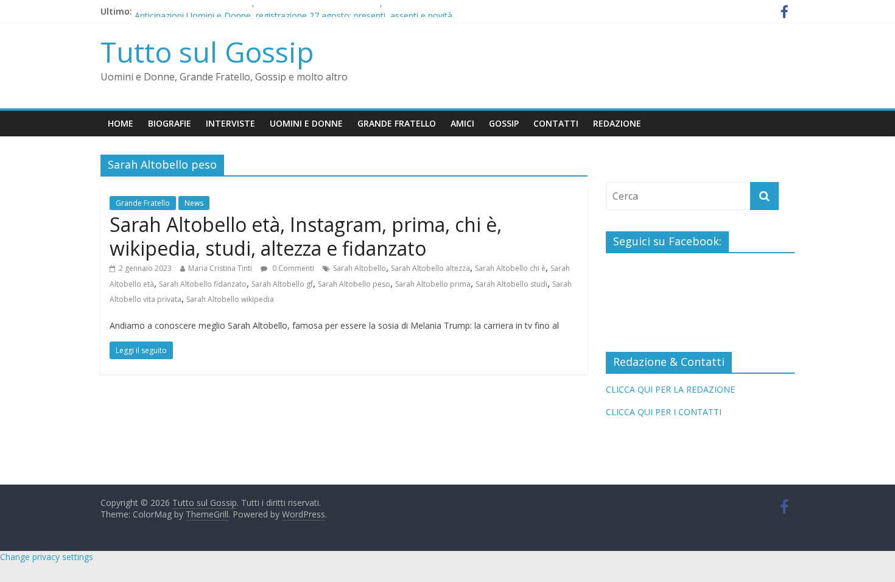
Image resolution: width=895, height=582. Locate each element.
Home (120, 123)
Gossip (504, 123)
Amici (462, 123)
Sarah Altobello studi (511, 284)
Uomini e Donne (306, 123)
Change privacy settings (46, 557)
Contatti (555, 123)
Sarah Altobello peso (354, 284)
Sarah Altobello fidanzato (203, 284)
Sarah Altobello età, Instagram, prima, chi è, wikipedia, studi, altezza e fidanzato (306, 236)
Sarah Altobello (359, 268)
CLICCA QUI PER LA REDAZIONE (670, 389)
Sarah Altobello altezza (430, 268)
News (193, 203)
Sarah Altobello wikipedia (230, 299)
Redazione (617, 123)
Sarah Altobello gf (282, 284)
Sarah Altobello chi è (510, 268)
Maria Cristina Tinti (220, 268)
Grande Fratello (396, 123)
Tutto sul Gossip (207, 52)
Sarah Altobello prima (433, 284)
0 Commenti (292, 268)
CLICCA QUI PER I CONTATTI (663, 412)
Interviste (230, 123)
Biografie (169, 123)
